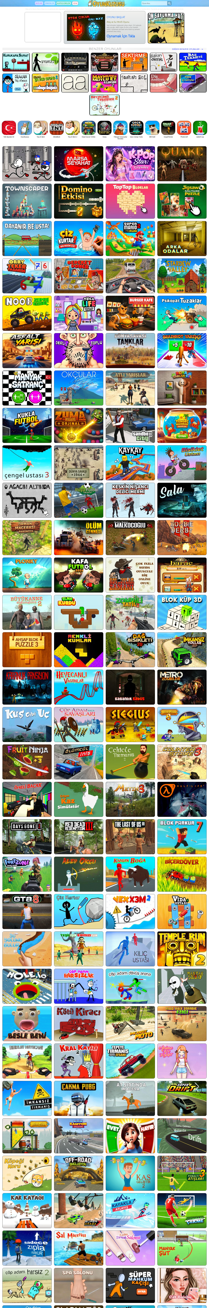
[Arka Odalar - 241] (181, 238)
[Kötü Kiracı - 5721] (78, 1023)
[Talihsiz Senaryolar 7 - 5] (27, 163)
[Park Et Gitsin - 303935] (192, 83)
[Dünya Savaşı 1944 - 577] (78, 462)
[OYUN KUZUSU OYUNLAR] (107, 6)
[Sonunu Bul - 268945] (134, 83)
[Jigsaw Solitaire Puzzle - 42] (181, 201)
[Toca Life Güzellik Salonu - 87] (78, 313)
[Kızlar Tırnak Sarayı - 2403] (130, 1248)
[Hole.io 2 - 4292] (27, 986)
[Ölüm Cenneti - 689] (78, 537)
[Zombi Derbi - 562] (181, 537)
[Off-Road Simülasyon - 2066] (78, 1173)
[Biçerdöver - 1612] (181, 874)
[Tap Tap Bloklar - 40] (130, 201)
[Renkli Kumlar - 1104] (78, 649)
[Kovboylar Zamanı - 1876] (130, 575)
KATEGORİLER (63, 3)
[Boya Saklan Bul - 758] (181, 388)
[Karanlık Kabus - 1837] (130, 687)
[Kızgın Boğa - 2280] (130, 874)
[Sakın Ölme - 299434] (163, 62)
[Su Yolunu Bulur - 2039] (27, 949)
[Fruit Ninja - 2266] (27, 762)
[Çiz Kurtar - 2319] (78, 911)
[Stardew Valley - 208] (181, 276)
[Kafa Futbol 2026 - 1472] (78, 575)
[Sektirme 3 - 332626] (134, 62)
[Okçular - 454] (78, 388)
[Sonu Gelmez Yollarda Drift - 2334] (181, 1135)
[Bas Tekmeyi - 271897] (192, 62)
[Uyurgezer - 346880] (45, 62)
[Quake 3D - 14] (181, 163)
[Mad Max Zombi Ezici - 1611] (181, 1023)
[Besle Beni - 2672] (27, 1023)
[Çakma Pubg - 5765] (78, 1098)
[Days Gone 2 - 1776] (27, 836)
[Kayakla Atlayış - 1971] (130, 1210)
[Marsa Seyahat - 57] (78, 163)
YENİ (75, 3)
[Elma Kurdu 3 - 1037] (78, 612)
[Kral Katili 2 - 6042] (78, 1061)
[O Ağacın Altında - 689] (27, 500)
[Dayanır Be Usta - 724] (27, 238)
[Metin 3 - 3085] (130, 799)
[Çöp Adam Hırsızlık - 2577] (78, 986)
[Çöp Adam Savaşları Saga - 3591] (78, 724)
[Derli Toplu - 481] (78, 350)
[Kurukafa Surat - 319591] (16, 62)
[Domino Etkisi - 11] (78, 201)
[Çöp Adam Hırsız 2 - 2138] (27, 1285)
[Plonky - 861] (27, 575)
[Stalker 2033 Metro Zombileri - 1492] (181, 687)
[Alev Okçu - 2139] (78, 874)
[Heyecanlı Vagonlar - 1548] (78, 687)
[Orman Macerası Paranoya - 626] (27, 537)
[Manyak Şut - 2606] (181, 1248)
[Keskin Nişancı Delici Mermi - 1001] (130, 500)
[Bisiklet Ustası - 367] (181, 462)
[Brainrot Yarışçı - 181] (181, 350)
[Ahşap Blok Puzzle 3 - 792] (27, 649)
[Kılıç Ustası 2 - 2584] (130, 949)
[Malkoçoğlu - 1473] (130, 537)
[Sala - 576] (181, 500)
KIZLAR (39, 3)
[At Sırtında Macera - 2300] (130, 1098)
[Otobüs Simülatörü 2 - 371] (130, 276)
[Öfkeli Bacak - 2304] (27, 799)
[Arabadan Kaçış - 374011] (75, 62)
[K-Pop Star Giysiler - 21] (130, 163)
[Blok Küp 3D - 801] (181, 612)
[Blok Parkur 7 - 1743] (181, 836)
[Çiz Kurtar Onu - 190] (78, 238)
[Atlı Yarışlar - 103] (130, 388)
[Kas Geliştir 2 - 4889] (130, 1173)
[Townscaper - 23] (27, 201)
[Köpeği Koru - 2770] (27, 1173)
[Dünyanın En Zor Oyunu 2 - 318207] (45, 83)
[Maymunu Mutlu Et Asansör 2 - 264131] (104, 83)
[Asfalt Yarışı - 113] (27, 350)
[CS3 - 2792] (181, 762)
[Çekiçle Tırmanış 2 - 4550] (130, 762)
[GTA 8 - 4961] (27, 911)
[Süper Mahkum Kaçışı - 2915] (130, 1285)
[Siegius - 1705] (130, 724)
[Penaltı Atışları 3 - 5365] (181, 1173)
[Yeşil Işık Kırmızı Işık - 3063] (78, 949)
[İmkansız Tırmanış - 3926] (27, 1098)
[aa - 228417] (75, 83)
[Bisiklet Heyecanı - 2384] (27, 1061)
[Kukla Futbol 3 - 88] (27, 425)
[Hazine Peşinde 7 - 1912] (27, 1135)
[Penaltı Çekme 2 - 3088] (181, 1210)
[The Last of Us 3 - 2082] (130, 836)
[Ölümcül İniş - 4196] (78, 762)
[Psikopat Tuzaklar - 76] (181, 313)
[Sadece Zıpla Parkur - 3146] (27, 1248)
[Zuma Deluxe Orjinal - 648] (78, 425)
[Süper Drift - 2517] (181, 1098)
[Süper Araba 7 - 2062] (78, 1210)
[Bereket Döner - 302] (78, 276)
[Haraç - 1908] (181, 575)
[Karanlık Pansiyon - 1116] (27, 687)
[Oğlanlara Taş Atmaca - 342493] (16, 83)
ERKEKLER (49, 3)
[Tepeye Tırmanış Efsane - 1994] (130, 1061)
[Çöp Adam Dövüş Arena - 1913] (130, 986)
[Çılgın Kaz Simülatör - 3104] (78, 799)
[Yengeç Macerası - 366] (181, 425)
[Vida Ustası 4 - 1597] (181, 911)
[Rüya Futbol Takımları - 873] (78, 500)
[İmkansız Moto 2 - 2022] (130, 1023)
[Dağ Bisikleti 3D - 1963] (130, 649)
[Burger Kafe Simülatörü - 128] (130, 313)
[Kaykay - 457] (130, 462)
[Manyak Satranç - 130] (27, 388)
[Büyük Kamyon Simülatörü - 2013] (78, 1135)
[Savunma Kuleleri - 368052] (104, 62)
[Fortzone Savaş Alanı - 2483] (27, 874)
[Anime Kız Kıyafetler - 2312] (181, 1061)
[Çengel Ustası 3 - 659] (27, 462)
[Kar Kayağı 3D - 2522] (27, 1210)
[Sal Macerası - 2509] (78, 1248)
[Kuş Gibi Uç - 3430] (27, 724)
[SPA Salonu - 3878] (78, 1285)
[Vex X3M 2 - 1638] (130, 911)
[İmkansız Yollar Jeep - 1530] (181, 649)
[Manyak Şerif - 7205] (181, 986)
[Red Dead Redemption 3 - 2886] (78, 836)
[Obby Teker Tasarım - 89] (27, 276)
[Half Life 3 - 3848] (181, 799)
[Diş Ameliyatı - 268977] (163, 83)
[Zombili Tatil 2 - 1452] (130, 612)
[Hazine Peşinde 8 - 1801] (181, 724)
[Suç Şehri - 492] (130, 425)
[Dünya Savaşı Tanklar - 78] (130, 350)
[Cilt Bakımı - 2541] (181, 1285)
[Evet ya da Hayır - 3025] (130, 1135)
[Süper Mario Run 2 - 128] (130, 238)
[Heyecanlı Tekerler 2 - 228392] (104, 105)
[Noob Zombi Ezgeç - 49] (27, 313)
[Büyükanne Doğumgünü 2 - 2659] (27, 612)
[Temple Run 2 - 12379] (181, 949)
